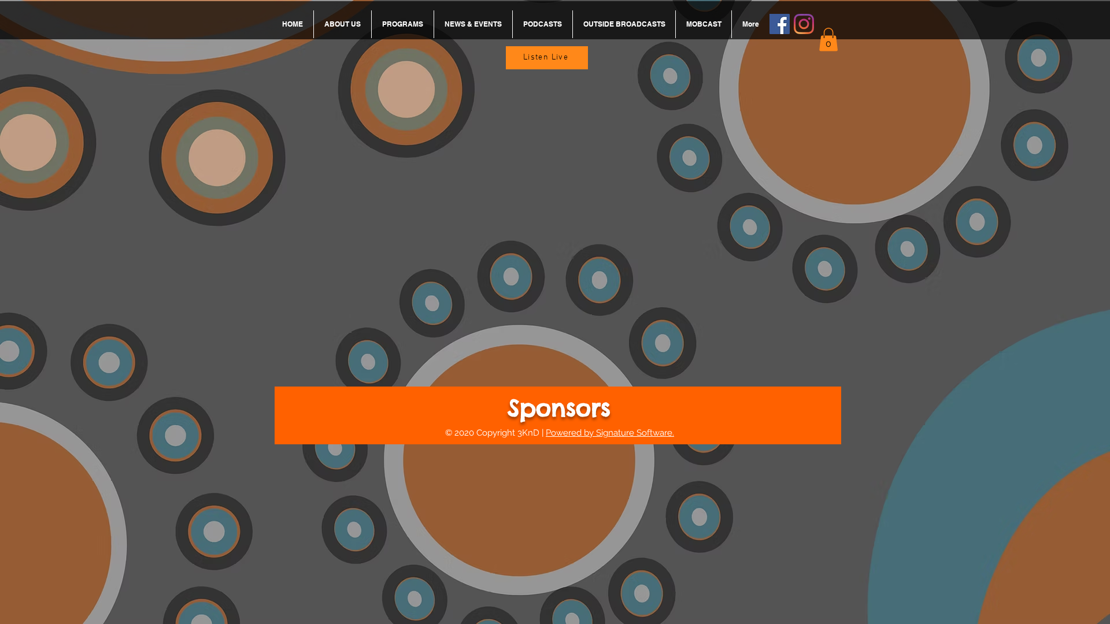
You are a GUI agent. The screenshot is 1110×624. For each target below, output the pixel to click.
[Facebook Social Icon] (779, 24)
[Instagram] (804, 24)
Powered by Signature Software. (610, 433)
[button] (828, 39)
